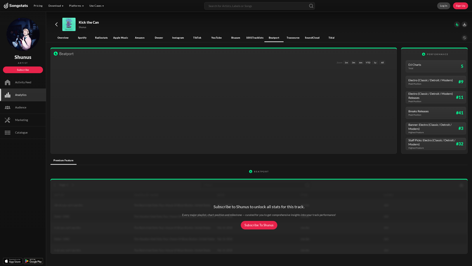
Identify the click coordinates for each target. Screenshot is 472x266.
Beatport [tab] (274, 37)
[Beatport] (457, 24)
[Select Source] (464, 38)
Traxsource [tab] (293, 37)
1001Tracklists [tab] (254, 37)
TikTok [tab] (197, 37)
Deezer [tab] (159, 37)
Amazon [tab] (140, 37)
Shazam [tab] (235, 37)
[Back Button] (56, 24)
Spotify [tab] (82, 37)
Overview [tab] (63, 37)
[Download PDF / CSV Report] (464, 24)
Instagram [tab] (178, 37)
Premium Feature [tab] (63, 160)
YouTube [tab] (216, 37)
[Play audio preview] (69, 24)
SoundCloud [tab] (312, 37)
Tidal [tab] (332, 37)
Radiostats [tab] (101, 37)
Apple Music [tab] (120, 37)
